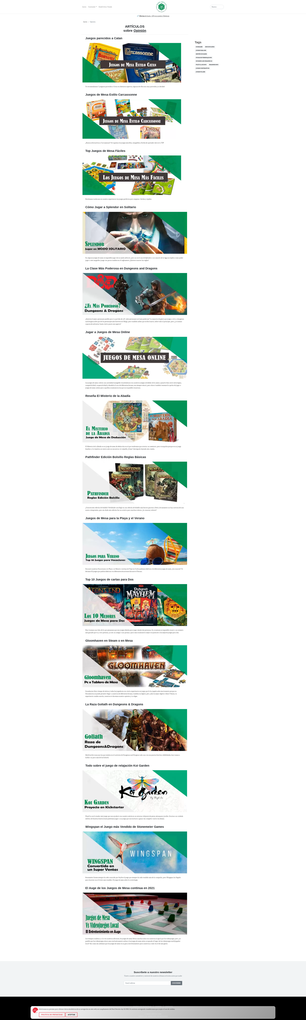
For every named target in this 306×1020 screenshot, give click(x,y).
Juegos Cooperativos (202, 68)
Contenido (91, 7)
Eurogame (199, 47)
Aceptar (71, 1015)
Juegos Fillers (200, 72)
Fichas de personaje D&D (204, 57)
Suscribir (176, 983)
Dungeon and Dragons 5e (204, 61)
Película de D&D (201, 64)
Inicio (84, 7)
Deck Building (209, 47)
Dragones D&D (213, 64)
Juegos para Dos (201, 50)
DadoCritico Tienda (105, 7)
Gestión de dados (201, 54)
